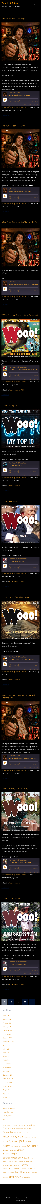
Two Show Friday (32, 1172)
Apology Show (19, 1128)
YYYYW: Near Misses (9, 501)
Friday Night (16, 1136)
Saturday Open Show (13, 1157)
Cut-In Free (22, 1132)
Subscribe (27, 105)
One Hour (32, 1145)
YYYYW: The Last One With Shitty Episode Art (19, 315)
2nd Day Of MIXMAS (18, 1125)
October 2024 (7, 1082)
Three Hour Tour (8, 1168)
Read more (5, 115)
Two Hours (21, 1172)
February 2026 (7, 1023)
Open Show (6, 1150)
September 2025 (8, 1041)
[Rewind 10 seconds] (10, 101)
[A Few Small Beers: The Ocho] (20, 148)
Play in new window (19, 107)
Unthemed (15, 1177)
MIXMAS (6, 1146)
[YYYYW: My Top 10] (20, 428)
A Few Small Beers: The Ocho (13, 126)
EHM (29, 1131)
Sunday (20, 1161)
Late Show (28, 1141)
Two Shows (5, 1177)
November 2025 (8, 1034)
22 (25, 1002)
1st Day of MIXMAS (7, 1125)
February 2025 (7, 1067)
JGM (21, 1141)
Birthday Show (8, 1132)
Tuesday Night (8, 1172)
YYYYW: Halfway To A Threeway (14, 789)
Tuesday (35, 1168)
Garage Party (27, 1137)
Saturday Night (10, 1153)
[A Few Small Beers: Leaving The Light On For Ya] (20, 247)
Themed (24, 1164)
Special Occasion (12, 1161)
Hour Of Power (10, 1141)
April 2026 (6, 1015)
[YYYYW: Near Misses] (20, 524)
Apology (13, 1128)
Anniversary (7, 1128)
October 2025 (7, 1038)
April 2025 (6, 1060)
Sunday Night (28, 1161)
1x (15, 101)
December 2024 (8, 1075)
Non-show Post (22, 1146)
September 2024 (8, 1086)
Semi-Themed (28, 1158)
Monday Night (14, 1146)
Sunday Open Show (7, 1165)
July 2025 (6, 1049)
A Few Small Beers (9, 1108)
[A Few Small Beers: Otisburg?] (20, 41)
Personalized (13, 1150)
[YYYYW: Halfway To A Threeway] (20, 811)
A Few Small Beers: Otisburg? (13, 18)
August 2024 (7, 1090)
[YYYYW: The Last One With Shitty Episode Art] (20, 338)
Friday (6, 1136)
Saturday (20, 1150)
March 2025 (7, 1064)
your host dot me (9, 3)
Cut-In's (16, 1132)
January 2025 (7, 1071)
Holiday (33, 1137)
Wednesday (26, 1177)
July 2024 (6, 1093)
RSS (22, 390)
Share (36, 105)
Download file (6, 107)
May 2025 (6, 1056)
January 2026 (7, 1027)
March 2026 (7, 1019)
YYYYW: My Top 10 (9, 405)
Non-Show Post (8, 1112)
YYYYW (5, 1119)
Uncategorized (7, 1116)
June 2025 (6, 1053)
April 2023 (6, 1097)
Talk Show (16, 1165)
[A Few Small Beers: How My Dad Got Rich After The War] (20, 720)
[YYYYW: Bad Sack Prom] (20, 921)
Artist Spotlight (27, 1128)
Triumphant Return (26, 1168)
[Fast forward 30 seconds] (21, 101)
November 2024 (8, 1079)
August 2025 (7, 1045)
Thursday (17, 1168)
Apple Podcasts (14, 390)
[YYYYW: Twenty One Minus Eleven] (20, 620)
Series (4, 1161)
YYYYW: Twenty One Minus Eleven (15, 597)
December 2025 (8, 1030)
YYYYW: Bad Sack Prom (11, 898)
